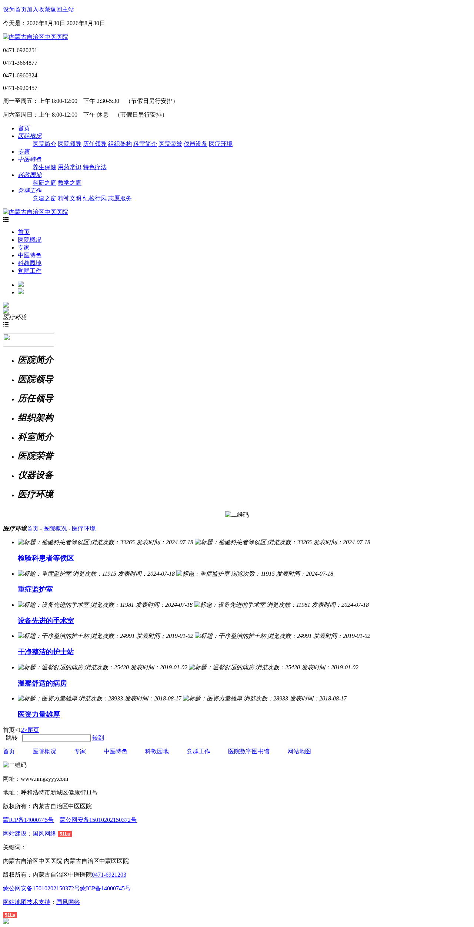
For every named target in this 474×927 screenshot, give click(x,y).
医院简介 (44, 144)
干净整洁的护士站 (46, 652)
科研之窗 (44, 183)
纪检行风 (95, 198)
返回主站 (62, 9)
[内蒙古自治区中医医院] (35, 37)
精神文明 (69, 198)
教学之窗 (69, 183)
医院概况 (29, 240)
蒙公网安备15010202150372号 (98, 820)
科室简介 (145, 144)
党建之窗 (44, 198)
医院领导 (69, 144)
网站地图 (299, 751)
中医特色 (29, 255)
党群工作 (29, 271)
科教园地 (29, 263)
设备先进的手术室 (46, 621)
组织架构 (120, 144)
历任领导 (95, 144)
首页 (24, 232)
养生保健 (44, 167)
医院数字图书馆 (249, 751)
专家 (24, 247)
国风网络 (44, 833)
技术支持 (38, 902)
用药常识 (69, 167)
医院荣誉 (170, 144)
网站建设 (15, 833)
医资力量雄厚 (39, 714)
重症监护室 (35, 589)
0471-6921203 (109, 874)
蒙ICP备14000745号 (28, 820)
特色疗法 (95, 167)
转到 (98, 737)
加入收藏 (38, 9)
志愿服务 (120, 198)
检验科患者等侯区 (46, 558)
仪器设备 (195, 144)
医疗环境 (221, 144)
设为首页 (15, 9)
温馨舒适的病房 (42, 683)
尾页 (33, 730)
